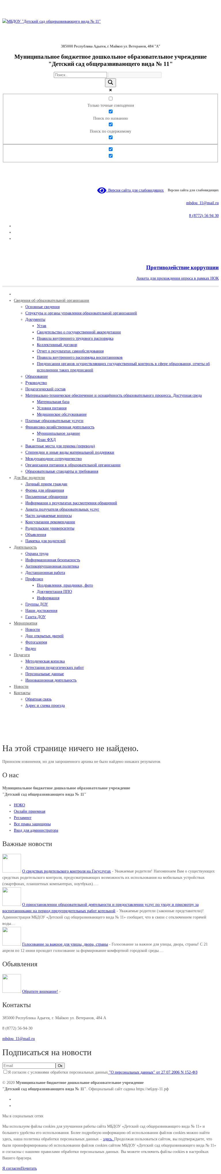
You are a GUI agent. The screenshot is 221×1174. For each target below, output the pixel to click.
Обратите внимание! (40, 991)
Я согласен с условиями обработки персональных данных (102, 1072)
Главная (9, 734)
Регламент (22, 818)
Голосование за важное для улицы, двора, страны (65, 944)
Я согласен (11, 1168)
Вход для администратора (36, 830)
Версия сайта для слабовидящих (135, 190)
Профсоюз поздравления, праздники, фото (53, 734)
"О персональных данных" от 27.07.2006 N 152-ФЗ (152, 1072)
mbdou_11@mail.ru (202, 203)
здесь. (108, 1139)
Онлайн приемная (29, 811)
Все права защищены (32, 824)
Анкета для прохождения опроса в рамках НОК (177, 278)
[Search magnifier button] (110, 82)
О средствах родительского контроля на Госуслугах (66, 871)
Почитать (29, 1168)
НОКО (19, 805)
